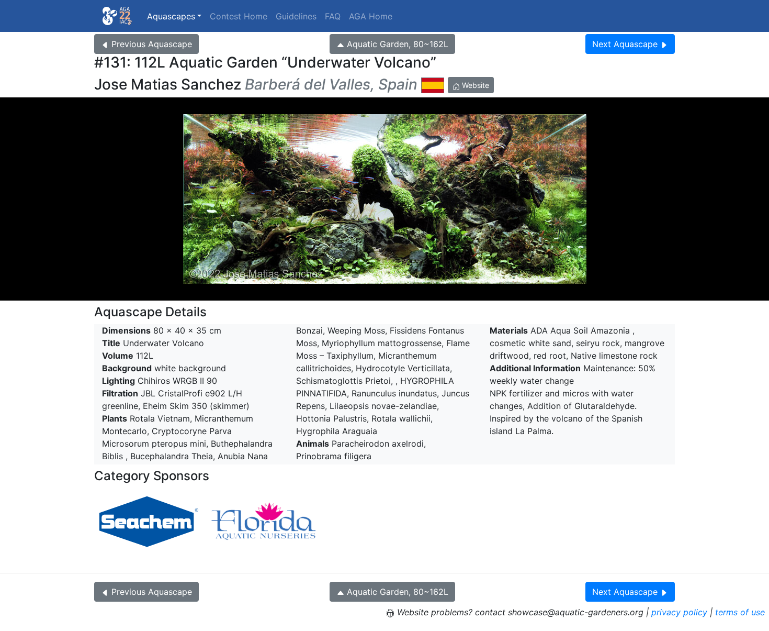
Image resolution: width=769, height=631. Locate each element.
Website (474, 85)
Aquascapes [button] (171, 16)
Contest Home (238, 16)
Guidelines (296, 16)
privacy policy (679, 612)
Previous (151, 44)
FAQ (333, 16)
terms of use (740, 612)
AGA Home (370, 16)
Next (625, 44)
